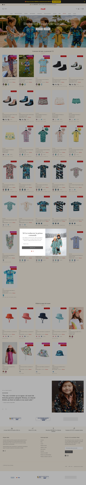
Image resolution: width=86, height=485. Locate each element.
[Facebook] (31, 251)
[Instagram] (33, 251)
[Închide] (65, 230)
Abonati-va (32, 247)
